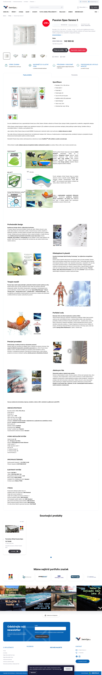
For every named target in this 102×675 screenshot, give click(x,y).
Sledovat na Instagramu (52, 615)
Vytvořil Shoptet (84, 673)
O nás (4, 650)
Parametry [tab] (74, 75)
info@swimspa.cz (82, 650)
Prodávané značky (7, 1)
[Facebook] (77, 656)
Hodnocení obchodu (17, 1)
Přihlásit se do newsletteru (42, 636)
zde (60, 669)
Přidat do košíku (59, 50)
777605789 (80, 652)
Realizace (32, 1)
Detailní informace (56, 35)
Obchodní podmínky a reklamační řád (11, 663)
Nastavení (33, 672)
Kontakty (26, 1)
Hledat (61, 7)
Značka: (85, 25)
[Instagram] (79, 656)
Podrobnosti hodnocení (72, 24)
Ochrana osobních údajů (8, 661)
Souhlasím (68, 669)
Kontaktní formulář (82, 661)
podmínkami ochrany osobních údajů (55, 632)
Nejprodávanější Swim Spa (9, 655)
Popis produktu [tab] (27, 75)
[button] (51, 557)
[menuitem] (6, 12)
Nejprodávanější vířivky (8, 657)
